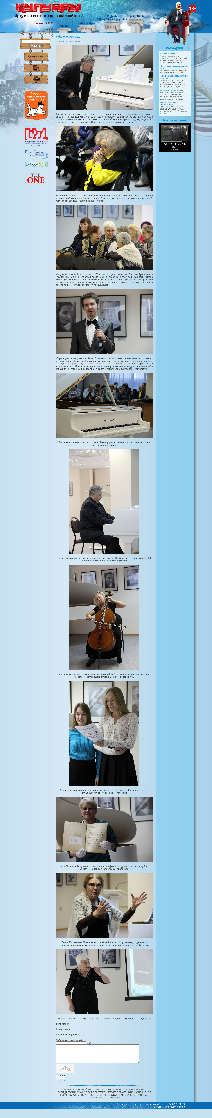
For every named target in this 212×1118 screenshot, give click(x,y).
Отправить (61, 1080)
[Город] (36, 145)
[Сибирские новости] (36, 158)
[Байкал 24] (36, 166)
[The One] (36, 185)
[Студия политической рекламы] (36, 120)
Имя (89, 1042)
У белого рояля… (68, 36)
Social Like (58, 1026)
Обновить (61, 1075)
